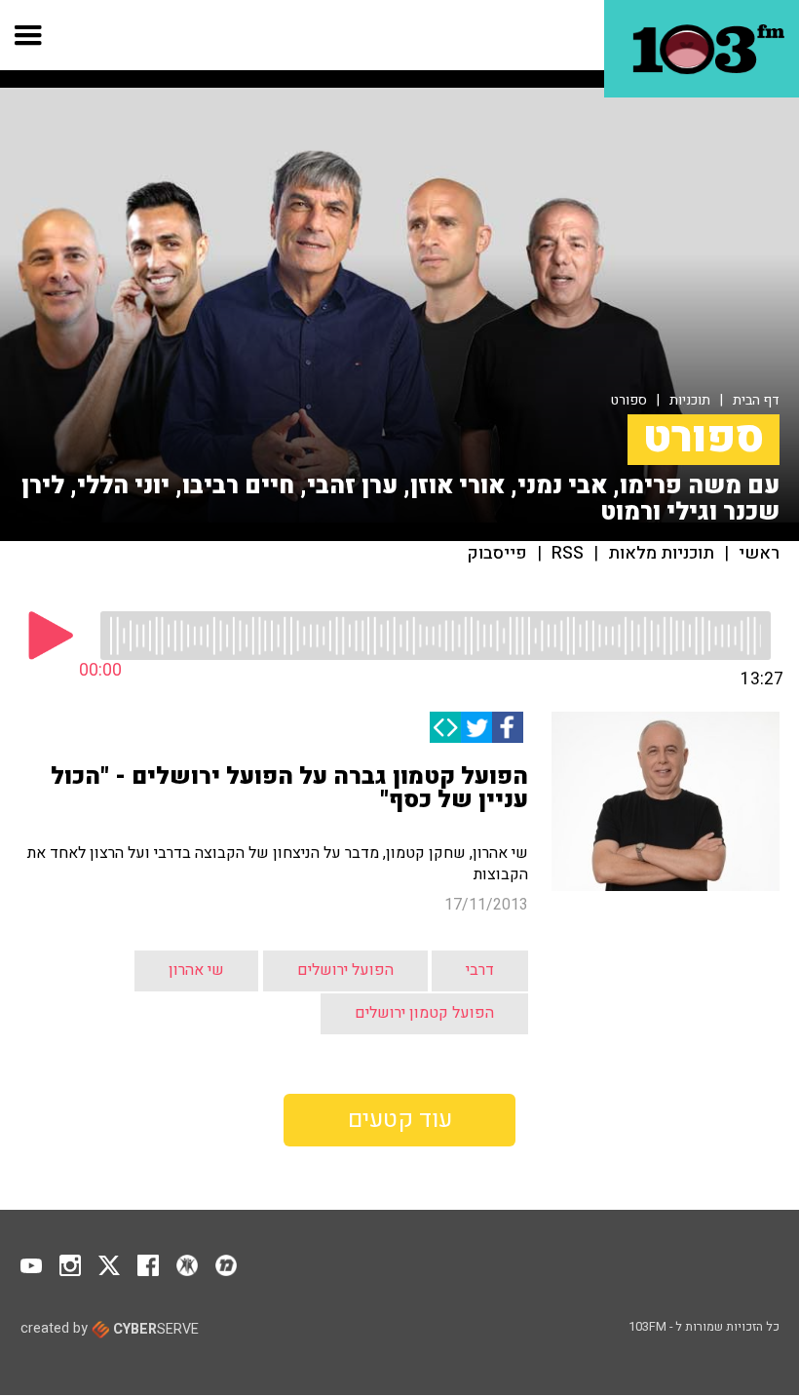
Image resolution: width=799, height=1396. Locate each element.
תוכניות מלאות (661, 553)
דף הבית (756, 400)
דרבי (480, 970)
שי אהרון (196, 970)
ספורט (629, 400)
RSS (568, 553)
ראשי (759, 553)
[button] (28, 35)
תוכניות (689, 400)
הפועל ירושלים (345, 970)
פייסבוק (497, 553)
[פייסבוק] (507, 727)
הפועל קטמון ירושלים (424, 1013)
